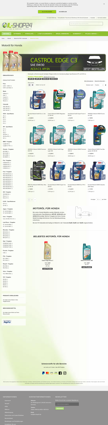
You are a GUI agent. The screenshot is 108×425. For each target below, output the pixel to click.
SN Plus (6, 134)
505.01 (5, 285)
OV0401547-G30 (8, 247)
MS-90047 (6, 157)
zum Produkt (47, 269)
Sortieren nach (89, 85)
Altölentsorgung (9, 412)
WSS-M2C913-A (8, 174)
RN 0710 (6, 268)
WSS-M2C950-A (8, 188)
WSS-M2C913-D (8, 179)
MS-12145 (6, 153)
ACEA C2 (54, 79)
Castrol (5, 97)
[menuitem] (6, 33)
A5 (4, 116)
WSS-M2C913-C (8, 177)
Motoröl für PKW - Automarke (20, 38)
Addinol (5, 93)
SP (4, 138)
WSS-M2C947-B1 (8, 186)
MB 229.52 (6, 235)
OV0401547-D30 (8, 245)
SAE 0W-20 (6, 106)
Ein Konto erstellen (102, 17)
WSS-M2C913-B (8, 175)
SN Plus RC (6, 136)
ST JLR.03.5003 (7, 211)
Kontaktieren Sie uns (10, 424)
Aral (4, 95)
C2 (4, 119)
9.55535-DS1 (7, 162)
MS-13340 (6, 155)
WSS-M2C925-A (8, 181)
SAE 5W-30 (6, 110)
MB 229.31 (6, 232)
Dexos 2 (6, 196)
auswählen (63, 11)
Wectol (5, 100)
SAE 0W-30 (6, 108)
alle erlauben (47, 11)
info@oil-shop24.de (36, 414)
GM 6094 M (6, 194)
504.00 (5, 281)
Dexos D (6, 198)
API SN (31, 79)
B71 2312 (6, 260)
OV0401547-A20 (8, 243)
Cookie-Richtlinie (68, 6)
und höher (8, 87)
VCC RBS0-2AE (7, 273)
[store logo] (17, 25)
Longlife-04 (6, 143)
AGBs (6, 406)
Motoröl (9, 38)
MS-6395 (6, 151)
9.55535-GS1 (7, 164)
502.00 (5, 279)
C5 (4, 123)
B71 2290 (6, 258)
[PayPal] (43, 374)
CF (4, 129)
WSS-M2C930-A (8, 183)
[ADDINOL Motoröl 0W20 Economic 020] (86, 250)
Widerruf (7, 409)
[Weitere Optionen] (7, 323)
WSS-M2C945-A (8, 184)
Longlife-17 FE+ (7, 145)
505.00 (5, 283)
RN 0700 (6, 266)
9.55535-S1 (6, 168)
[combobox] (86, 23)
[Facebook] (60, 374)
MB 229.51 (6, 234)
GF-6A (5, 205)
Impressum (8, 400)
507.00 (5, 286)
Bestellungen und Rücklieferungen (14, 421)
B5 (4, 117)
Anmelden (92, 17)
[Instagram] (64, 374)
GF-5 (5, 203)
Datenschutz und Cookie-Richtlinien (14, 415)
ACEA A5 (46, 79)
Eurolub (5, 99)
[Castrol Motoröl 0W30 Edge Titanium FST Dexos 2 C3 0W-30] (54, 70)
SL (4, 130)
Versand (7, 403)
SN (4, 132)
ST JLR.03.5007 (7, 213)
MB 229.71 (6, 237)
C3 (4, 121)
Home (3, 38)
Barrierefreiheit (9, 418)
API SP (38, 79)
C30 (4, 252)
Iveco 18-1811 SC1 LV (9, 218)
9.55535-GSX (7, 166)
